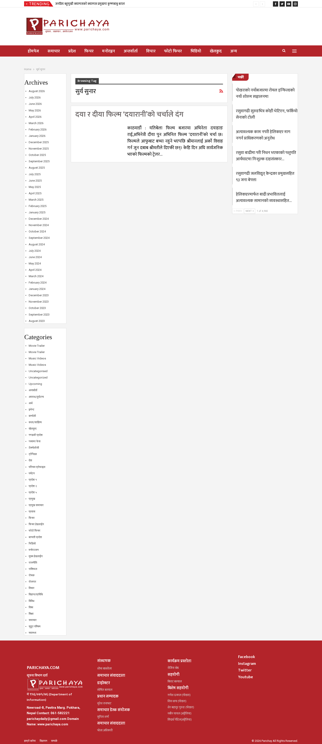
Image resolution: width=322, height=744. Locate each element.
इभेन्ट (31, 409)
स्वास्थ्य (32, 632)
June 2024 (35, 257)
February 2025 (37, 206)
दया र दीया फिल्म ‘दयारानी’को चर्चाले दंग (129, 115)
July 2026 (35, 97)
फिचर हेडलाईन (36, 524)
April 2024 (35, 269)
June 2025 (35, 180)
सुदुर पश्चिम (35, 626)
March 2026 (36, 123)
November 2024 (39, 225)
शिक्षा (31, 613)
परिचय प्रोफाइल (37, 467)
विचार (151, 51)
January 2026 (37, 135)
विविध (31, 601)
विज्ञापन (44, 740)
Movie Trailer (37, 345)
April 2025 (35, 193)
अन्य (233, 51)
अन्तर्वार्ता (131, 51)
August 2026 (37, 91)
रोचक (32, 575)
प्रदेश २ (33, 486)
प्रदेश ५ (33, 492)
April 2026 (35, 116)
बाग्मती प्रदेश (35, 537)
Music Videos (37, 358)
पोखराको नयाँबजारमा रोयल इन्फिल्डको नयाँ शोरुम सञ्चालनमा (265, 93)
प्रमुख (32, 498)
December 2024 (39, 218)
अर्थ (31, 403)
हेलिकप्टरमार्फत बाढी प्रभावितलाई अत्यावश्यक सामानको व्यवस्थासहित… (264, 197)
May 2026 (35, 110)
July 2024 (35, 250)
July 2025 (35, 174)
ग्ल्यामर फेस (35, 441)
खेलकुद (216, 51)
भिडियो (196, 51)
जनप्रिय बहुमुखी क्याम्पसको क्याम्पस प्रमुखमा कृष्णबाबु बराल (90, 4)
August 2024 (37, 244)
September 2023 (39, 314)
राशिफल (33, 569)
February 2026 (37, 129)
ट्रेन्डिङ (33, 454)
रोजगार (32, 581)
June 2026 (35, 103)
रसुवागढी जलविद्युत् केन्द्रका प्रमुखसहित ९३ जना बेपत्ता (265, 176)
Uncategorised (38, 371)
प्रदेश (72, 51)
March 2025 (36, 199)
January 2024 (37, 289)
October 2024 (37, 231)
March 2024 (36, 276)
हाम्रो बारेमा (30, 740)
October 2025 (37, 155)
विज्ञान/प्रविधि (36, 594)
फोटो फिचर (173, 51)
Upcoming (35, 383)
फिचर (89, 51)
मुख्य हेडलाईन (35, 556)
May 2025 (35, 187)
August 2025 (37, 167)
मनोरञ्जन (108, 51)
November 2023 (39, 301)
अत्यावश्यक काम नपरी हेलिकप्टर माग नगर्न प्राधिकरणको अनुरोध (263, 135)
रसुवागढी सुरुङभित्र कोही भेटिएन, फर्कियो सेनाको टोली (266, 114)
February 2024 (37, 282)
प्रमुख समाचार (36, 505)
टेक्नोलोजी (34, 447)
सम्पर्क (54, 740)
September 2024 (39, 237)
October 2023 (37, 308)
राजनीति (33, 562)
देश (30, 460)
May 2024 (35, 263)
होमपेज (33, 51)
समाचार (54, 51)
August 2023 (37, 321)
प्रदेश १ (33, 479)
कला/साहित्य (35, 422)
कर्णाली (32, 415)
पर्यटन (32, 473)
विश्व (31, 607)
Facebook (246, 657)
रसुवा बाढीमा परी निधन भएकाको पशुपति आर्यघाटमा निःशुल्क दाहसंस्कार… (266, 155)
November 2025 (39, 148)
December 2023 (39, 295)
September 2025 (39, 161)
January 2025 (37, 212)
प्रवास (32, 511)
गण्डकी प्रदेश (35, 435)
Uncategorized (38, 377)
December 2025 (39, 142)
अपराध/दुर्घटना (36, 396)
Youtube (245, 677)
